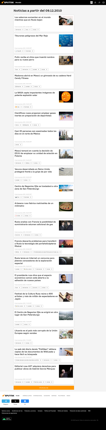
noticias (34, 29)
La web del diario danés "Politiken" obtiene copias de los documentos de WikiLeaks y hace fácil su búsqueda (35, 352)
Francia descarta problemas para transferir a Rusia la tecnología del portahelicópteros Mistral (36, 243)
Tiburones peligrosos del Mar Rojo (31, 35)
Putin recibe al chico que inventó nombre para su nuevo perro (34, 58)
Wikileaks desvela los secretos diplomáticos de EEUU (27, 360)
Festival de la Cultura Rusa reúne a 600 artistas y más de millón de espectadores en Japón (36, 296)
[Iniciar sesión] (95, 2)
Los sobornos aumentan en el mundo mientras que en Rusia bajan (33, 18)
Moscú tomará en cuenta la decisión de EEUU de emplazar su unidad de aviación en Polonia (36, 153)
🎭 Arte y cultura (28, 269)
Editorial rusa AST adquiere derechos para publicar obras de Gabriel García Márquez (35, 367)
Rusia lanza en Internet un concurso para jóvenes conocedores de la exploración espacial (34, 261)
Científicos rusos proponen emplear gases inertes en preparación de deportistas (35, 114)
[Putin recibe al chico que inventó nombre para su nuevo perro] (66, 60)
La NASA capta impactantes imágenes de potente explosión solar (35, 94)
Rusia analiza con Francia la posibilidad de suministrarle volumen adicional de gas (35, 223)
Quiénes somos (6, 411)
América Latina (27, 395)
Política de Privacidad (50, 411)
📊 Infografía (18, 51)
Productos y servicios (30, 411)
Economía (17, 235)
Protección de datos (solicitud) (78, 411)
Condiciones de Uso (17, 411)
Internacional (18, 29)
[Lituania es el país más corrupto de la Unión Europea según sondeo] (66, 334)
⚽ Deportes (18, 86)
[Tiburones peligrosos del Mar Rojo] (66, 40)
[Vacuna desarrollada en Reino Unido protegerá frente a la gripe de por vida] (66, 172)
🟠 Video (17, 107)
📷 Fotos (17, 197)
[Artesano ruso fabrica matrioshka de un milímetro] (66, 206)
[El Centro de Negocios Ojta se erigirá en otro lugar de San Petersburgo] (66, 315)
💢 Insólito (17, 215)
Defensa (27, 163)
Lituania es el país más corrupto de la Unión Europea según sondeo (36, 331)
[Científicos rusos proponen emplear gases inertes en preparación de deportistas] (66, 116)
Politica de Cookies (63, 411)
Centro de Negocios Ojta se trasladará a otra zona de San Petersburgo (36, 187)
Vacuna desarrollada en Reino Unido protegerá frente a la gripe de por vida (33, 170)
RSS (89, 411)
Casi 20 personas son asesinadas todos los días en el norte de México (35, 132)
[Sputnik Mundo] (8, 4)
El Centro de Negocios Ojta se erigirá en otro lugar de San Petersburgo (36, 313)
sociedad (35, 69)
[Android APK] (6, 419)
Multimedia (28, 51)
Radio (68, 395)
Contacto (40, 411)
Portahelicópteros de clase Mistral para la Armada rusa (46, 252)
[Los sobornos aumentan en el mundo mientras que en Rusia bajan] (66, 20)
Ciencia (17, 125)
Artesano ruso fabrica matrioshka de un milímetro (34, 204)
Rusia (27, 29)
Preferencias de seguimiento (9, 413)
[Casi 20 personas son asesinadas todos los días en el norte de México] (66, 135)
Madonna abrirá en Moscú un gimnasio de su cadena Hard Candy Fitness (43, 76)
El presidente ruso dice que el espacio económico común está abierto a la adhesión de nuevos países (33, 278)
